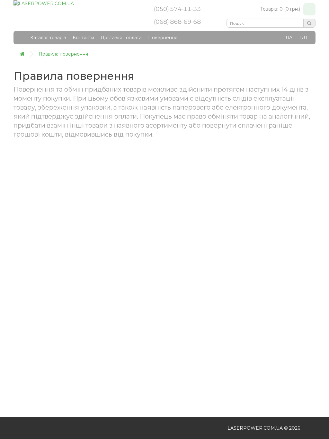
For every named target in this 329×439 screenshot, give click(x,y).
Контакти (83, 37)
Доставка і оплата (121, 37)
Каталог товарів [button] (48, 37)
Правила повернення (63, 54)
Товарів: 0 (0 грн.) (280, 9)
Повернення (162, 37)
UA (289, 37)
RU (303, 37)
